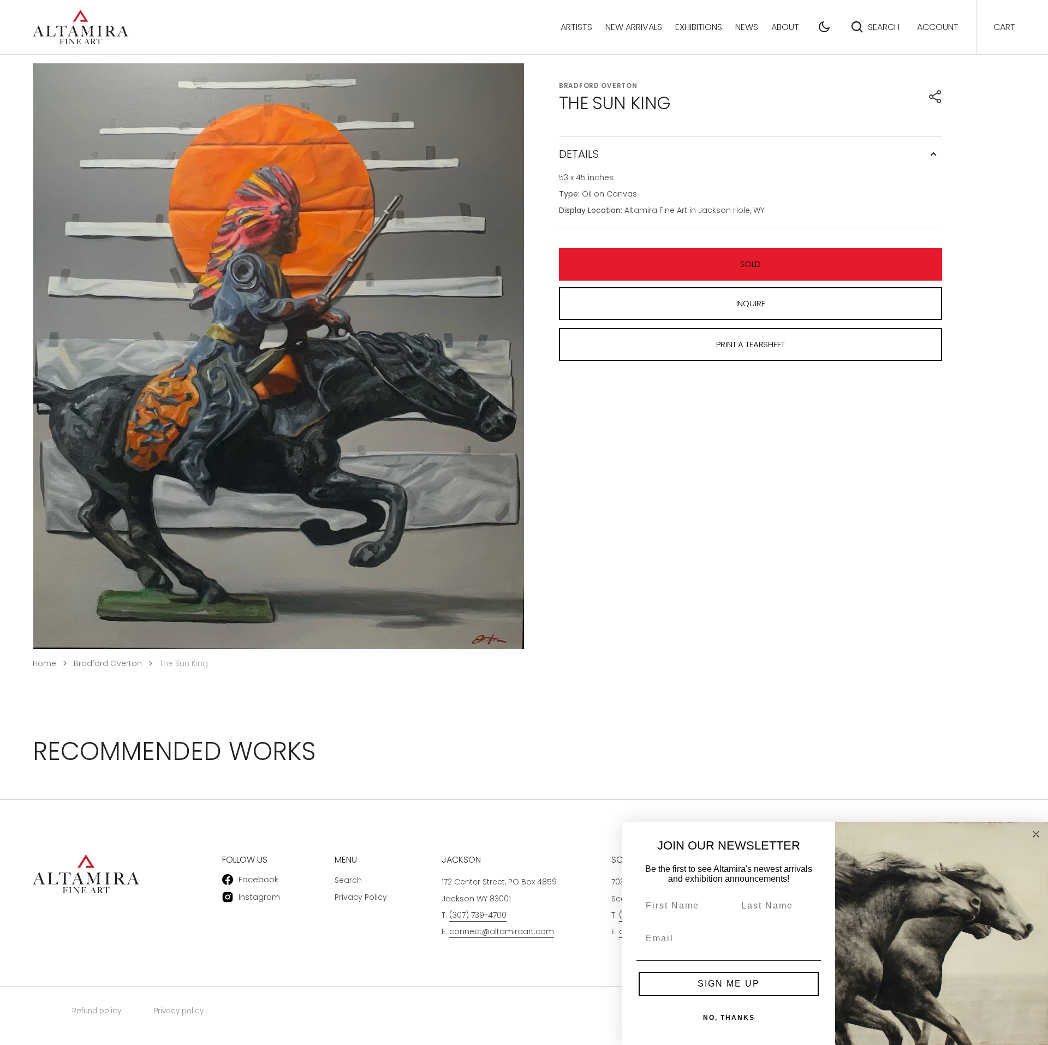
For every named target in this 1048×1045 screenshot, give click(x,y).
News (746, 27)
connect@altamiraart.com (501, 931)
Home (44, 663)
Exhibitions (698, 27)
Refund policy (96, 1011)
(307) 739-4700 (478, 915)
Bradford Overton (598, 85)
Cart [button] (1004, 27)
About (785, 27)
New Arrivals (633, 27)
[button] (824, 27)
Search (884, 27)
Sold (750, 264)
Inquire (750, 303)
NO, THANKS (729, 1018)
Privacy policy (179, 1011)
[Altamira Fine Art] (80, 27)
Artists (576, 27)
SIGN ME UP (729, 983)
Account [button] (937, 27)
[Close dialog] (1036, 834)
